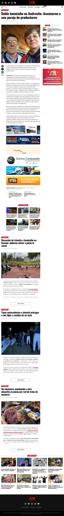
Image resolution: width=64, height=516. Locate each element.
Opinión (43, 7)
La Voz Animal (37, 7)
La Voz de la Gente (23, 7)
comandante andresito (21, 187)
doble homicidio (31, 187)
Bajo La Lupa (30, 7)
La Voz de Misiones (33, 289)
